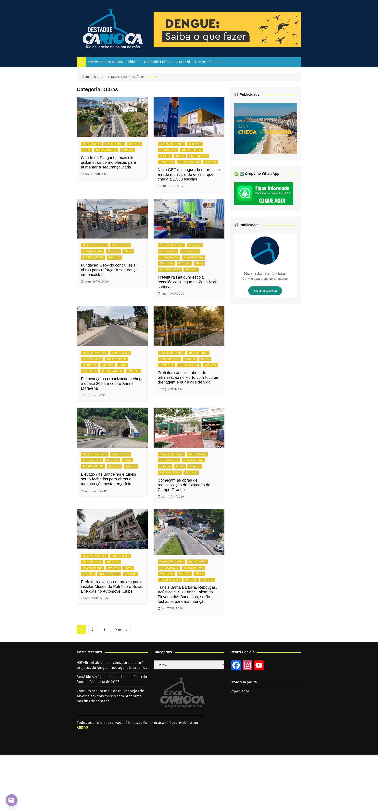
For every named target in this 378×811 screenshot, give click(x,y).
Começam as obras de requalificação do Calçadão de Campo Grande (184, 485)
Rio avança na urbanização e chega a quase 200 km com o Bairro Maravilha (112, 383)
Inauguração (168, 251)
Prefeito (194, 466)
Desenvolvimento (171, 144)
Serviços (127, 150)
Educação (195, 144)
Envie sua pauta (243, 682)
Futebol (183, 62)
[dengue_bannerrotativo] (227, 29)
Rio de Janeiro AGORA (105, 62)
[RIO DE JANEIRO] (265, 266)
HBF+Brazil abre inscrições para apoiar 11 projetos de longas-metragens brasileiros (112, 665)
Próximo (121, 629)
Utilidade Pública (158, 62)
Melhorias (166, 263)
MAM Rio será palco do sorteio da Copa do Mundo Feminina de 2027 (112, 679)
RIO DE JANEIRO (106, 150)
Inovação (113, 562)
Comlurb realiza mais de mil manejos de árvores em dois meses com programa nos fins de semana (110, 696)
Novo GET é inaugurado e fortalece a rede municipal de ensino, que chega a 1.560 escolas (189, 174)
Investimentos (191, 150)
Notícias (134, 144)
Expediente (239, 691)
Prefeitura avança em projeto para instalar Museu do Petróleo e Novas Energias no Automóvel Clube (112, 586)
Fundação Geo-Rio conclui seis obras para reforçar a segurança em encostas (109, 270)
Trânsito (131, 466)
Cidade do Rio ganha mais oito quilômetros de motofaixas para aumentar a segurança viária (108, 162)
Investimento (114, 144)
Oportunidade (198, 156)
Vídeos (133, 62)
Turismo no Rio (207, 62)
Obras (86, 150)
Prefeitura (166, 162)
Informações (91, 144)
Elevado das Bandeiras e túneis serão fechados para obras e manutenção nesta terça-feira (108, 479)
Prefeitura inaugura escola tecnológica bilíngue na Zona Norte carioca (188, 282)
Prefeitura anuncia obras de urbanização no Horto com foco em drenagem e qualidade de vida (188, 377)
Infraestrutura (169, 257)
